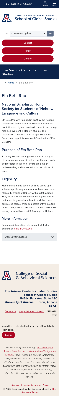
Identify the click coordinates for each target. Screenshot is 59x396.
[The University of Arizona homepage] (17, 4)
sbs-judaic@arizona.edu (31, 311)
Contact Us (10, 311)
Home (11, 82)
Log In (8, 335)
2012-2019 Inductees (16, 236)
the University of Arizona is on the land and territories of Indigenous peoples (29, 351)
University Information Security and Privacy (29, 385)
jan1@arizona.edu (23, 228)
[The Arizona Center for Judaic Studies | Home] (29, 18)
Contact (27, 42)
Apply (28, 50)
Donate (28, 58)
